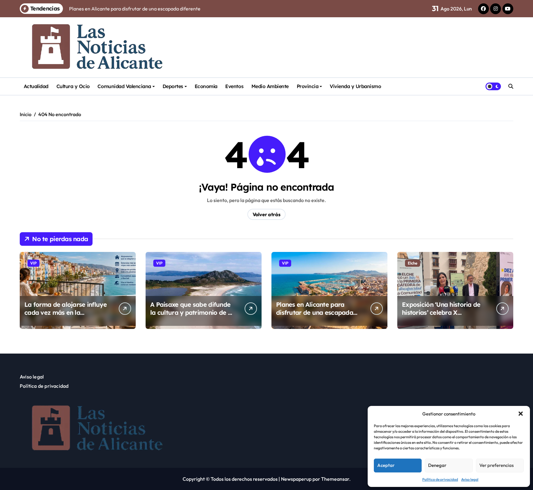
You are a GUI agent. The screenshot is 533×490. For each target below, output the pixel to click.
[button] (521, 414)
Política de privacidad (440, 479)
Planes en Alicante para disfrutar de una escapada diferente (314, 312)
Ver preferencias (496, 465)
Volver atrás (266, 214)
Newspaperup (296, 479)
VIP (33, 263)
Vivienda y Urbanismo (355, 86)
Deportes (173, 86)
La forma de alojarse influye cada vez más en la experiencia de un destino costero (65, 316)
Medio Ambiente (270, 86)
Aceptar (386, 465)
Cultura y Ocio (73, 86)
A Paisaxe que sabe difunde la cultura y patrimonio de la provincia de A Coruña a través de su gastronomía (191, 316)
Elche (412, 263)
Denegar (437, 465)
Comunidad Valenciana (124, 86)
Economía (206, 86)
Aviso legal (469, 479)
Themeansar (335, 479)
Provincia (308, 86)
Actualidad (36, 86)
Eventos (234, 86)
